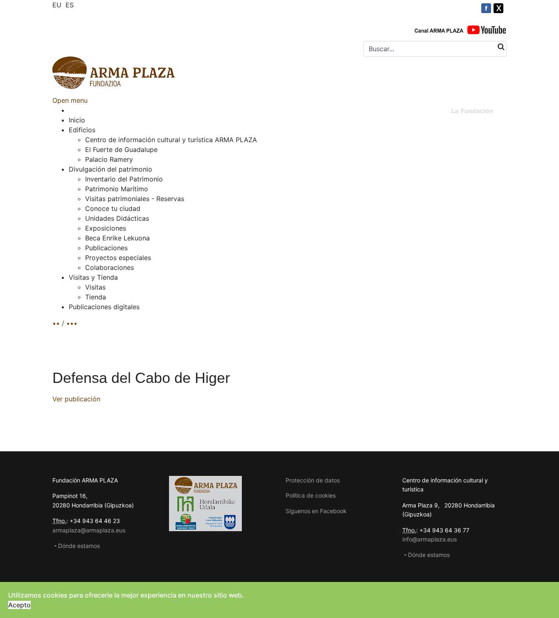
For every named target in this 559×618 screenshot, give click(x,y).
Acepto (19, 605)
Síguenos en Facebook (316, 510)
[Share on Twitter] (498, 8)
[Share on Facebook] (486, 8)
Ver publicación (76, 399)
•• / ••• (64, 323)
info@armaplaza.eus (429, 539)
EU (56, 5)
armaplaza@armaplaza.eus (88, 530)
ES (69, 5)
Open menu (70, 100)
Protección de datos (313, 480)
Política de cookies (311, 495)
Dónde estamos (79, 545)
